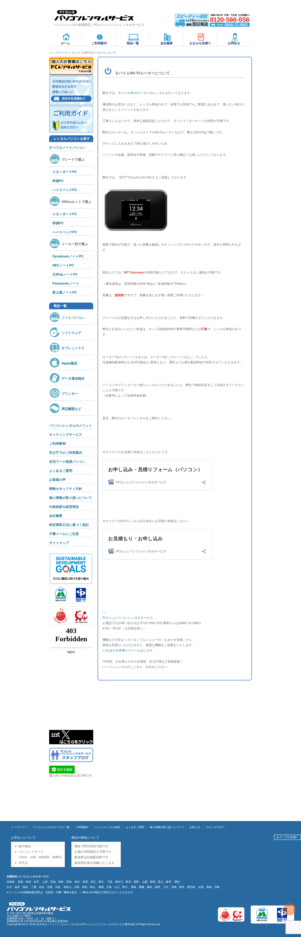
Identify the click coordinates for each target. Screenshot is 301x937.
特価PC (58, 181)
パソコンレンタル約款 (107, 827)
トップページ (19, 827)
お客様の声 (57, 480)
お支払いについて (23, 837)
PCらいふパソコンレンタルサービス (127, 617)
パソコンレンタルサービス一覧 (50, 827)
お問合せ (234, 43)
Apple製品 (69, 363)
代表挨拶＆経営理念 (64, 507)
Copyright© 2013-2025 (22, 924)
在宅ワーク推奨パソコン (67, 461)
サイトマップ (59, 543)
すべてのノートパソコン (67, 147)
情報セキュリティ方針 (65, 489)
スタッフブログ (215, 827)
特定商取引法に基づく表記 (69, 525)
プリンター (69, 393)
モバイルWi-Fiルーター (134, 93)
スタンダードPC (64, 172)
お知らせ (195, 827)
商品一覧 (133, 43)
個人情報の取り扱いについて (70, 498)
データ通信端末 (73, 378)
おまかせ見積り (200, 43)
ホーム (65, 43)
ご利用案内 (99, 43)
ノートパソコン (73, 318)
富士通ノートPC (64, 292)
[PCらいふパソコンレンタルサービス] (94, 21)
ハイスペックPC (64, 190)
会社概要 (166, 43)
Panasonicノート (65, 283)
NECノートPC (63, 265)
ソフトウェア (71, 333)
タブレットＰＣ (73, 348)
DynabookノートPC (68, 256)
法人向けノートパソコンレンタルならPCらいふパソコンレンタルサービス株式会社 (86, 924)
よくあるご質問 (60, 470)
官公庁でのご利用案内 (65, 452)
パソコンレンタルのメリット (70, 425)
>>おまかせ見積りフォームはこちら (127, 650)
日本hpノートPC (65, 274)
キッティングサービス (65, 434)
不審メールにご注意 (64, 534)
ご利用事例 (57, 443)
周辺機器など (71, 409)
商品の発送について (85, 837)
